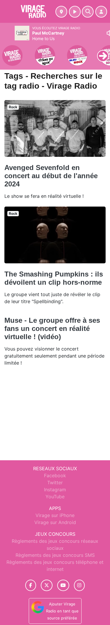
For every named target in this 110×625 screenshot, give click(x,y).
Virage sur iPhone (55, 515)
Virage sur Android (55, 522)
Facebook (55, 475)
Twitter (55, 482)
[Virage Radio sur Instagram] (79, 585)
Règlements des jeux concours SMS (55, 555)
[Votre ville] (61, 12)
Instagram (55, 489)
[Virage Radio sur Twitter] (46, 585)
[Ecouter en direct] (75, 12)
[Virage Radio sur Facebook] (30, 585)
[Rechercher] (88, 12)
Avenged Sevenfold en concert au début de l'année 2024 (51, 176)
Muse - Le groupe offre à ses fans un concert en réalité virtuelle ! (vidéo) (52, 328)
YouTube (55, 496)
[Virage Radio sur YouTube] (63, 585)
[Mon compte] (101, 12)
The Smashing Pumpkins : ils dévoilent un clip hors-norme (53, 278)
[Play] (8, 51)
